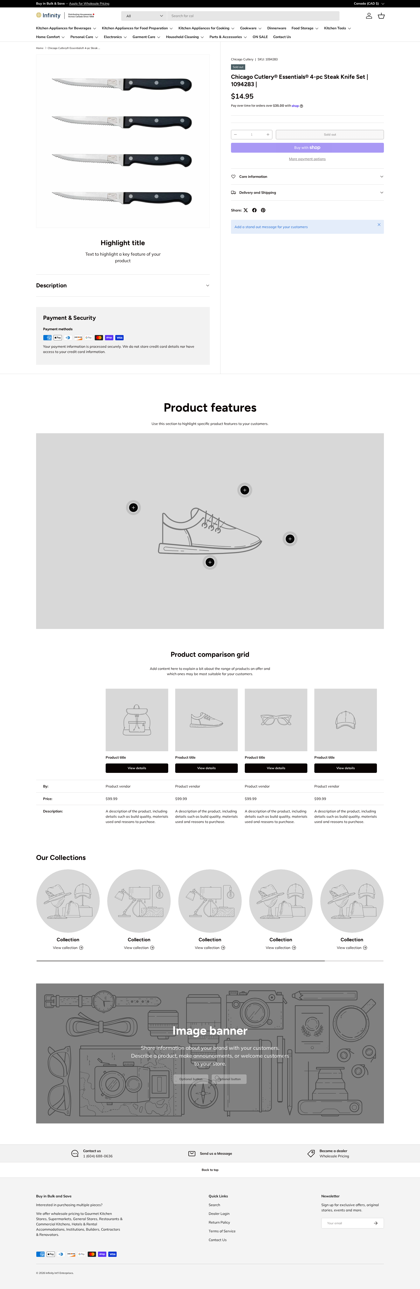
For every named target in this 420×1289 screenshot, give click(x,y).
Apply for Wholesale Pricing (89, 3)
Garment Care (144, 37)
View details (137, 768)
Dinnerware (276, 28)
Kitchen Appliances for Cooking (203, 28)
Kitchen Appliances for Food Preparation (135, 28)
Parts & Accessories (226, 37)
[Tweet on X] (245, 210)
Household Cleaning (182, 37)
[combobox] (230, 16)
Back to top (210, 1170)
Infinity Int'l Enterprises (59, 1273)
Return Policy (219, 1222)
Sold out (330, 134)
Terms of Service (222, 1231)
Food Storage (302, 28)
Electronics (113, 37)
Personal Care (81, 37)
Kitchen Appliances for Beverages (63, 28)
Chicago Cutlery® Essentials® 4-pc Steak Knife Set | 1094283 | (74, 48)
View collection (65, 947)
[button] (381, 16)
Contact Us (282, 37)
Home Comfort (48, 37)
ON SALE (260, 37)
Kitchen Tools (335, 28)
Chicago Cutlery (242, 59)
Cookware (248, 28)
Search (214, 1205)
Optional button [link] (190, 1079)
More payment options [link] (307, 159)
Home (40, 48)
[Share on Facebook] (254, 210)
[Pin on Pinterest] (263, 210)
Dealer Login (219, 1213)
